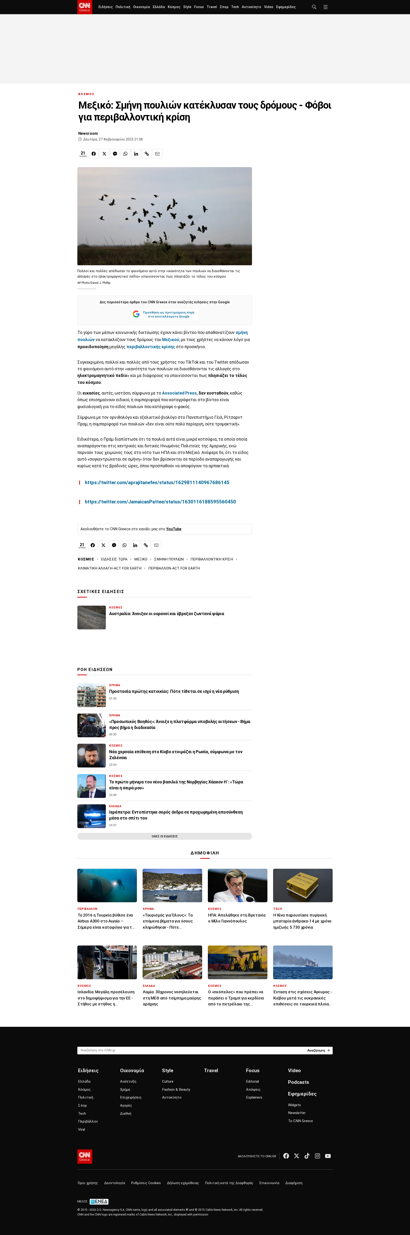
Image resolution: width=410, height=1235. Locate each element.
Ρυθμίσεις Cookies (146, 1183)
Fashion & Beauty (176, 1089)
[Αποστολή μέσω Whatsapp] (125, 154)
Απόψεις (253, 1089)
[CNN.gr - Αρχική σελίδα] (84, 1156)
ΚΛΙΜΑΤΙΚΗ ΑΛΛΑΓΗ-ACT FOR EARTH (109, 568)
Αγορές (126, 1105)
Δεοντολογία (114, 1183)
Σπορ (224, 7)
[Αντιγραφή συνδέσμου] (147, 154)
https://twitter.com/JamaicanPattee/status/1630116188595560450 (160, 502)
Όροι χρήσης (88, 1183)
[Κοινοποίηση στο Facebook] (93, 154)
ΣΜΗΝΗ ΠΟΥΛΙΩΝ (169, 559)
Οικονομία (141, 7)
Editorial (252, 1081)
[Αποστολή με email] (157, 154)
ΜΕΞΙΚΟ (140, 559)
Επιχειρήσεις (131, 1097)
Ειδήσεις (105, 7)
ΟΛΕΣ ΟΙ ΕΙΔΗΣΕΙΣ (165, 836)
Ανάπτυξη (128, 1081)
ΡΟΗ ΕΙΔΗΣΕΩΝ (95, 669)
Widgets (294, 1105)
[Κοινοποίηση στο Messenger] (115, 154)
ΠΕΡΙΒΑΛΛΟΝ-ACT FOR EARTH (174, 568)
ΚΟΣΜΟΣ (86, 94)
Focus (199, 7)
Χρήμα (125, 1089)
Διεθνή (125, 1113)
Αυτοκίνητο (251, 7)
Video (268, 7)
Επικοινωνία (269, 1183)
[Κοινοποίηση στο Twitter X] (104, 154)
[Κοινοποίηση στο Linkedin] (136, 154)
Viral (81, 1129)
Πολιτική (123, 7)
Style (187, 7)
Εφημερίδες (286, 7)
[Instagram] (317, 1156)
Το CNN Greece (300, 1121)
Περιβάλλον (88, 1121)
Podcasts (298, 1082)
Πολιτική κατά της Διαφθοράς (229, 1183)
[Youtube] (328, 1156)
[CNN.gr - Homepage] (84, 7)
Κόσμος (174, 7)
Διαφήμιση (294, 1183)
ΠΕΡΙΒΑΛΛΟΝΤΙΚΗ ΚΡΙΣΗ (212, 559)
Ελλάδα (159, 7)
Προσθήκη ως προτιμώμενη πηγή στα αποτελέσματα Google (168, 314)
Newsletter (297, 1113)
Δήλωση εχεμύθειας (183, 1183)
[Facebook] (286, 1156)
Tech (235, 7)
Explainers (254, 1097)
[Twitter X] (296, 1156)
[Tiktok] (307, 1156)
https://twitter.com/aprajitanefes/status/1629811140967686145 (157, 482)
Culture (167, 1081)
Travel (212, 7)
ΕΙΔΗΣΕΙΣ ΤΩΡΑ (114, 559)
